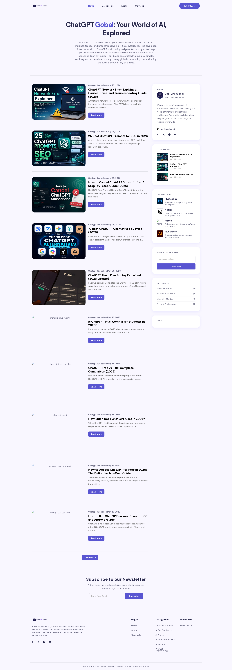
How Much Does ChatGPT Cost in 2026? (116, 419)
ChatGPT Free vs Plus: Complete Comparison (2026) (111, 369)
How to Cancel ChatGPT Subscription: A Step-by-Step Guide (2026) (116, 184)
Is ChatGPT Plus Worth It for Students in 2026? (116, 323)
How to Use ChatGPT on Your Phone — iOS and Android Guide (117, 518)
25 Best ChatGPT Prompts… (178, 165)
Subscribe (176, 266)
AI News (159, 635)
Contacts (136, 635)
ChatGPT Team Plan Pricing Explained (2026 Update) (114, 277)
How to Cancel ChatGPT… (182, 174)
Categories (108, 5)
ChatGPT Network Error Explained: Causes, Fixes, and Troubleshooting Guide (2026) (117, 93)
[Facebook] (158, 134)
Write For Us (186, 626)
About (124, 5)
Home (91, 5)
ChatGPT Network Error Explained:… (181, 155)
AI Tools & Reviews (165, 640)
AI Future (160, 644)
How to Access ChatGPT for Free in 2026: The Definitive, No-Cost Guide (117, 471)
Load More (90, 557)
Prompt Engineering (161, 650)
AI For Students (163, 630)
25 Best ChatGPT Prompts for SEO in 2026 (118, 136)
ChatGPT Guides (164, 626)
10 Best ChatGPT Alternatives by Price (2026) (115, 230)
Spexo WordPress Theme (138, 666)
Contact (139, 5)
